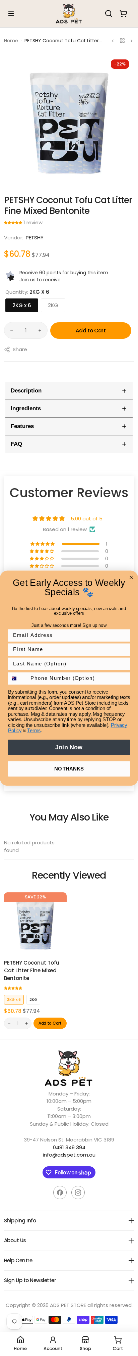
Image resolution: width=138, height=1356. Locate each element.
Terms (33, 730)
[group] (69, 119)
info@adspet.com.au (69, 1154)
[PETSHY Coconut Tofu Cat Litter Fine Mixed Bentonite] (35, 923)
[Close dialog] (131, 577)
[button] (13, 222)
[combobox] (17, 678)
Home (11, 40)
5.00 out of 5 (86, 518)
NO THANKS (69, 768)
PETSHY (35, 237)
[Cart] (123, 13)
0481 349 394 (69, 1147)
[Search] (108, 13)
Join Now (68, 747)
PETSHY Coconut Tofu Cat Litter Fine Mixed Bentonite (31, 970)
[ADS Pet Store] (69, 13)
